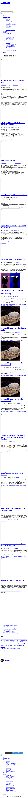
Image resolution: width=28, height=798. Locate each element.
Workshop (18, 648)
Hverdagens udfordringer (11, 44)
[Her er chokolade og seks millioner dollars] (9, 77)
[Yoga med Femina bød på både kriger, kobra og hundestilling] (9, 541)
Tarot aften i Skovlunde (8, 160)
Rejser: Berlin (8, 33)
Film (8, 640)
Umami (8, 648)
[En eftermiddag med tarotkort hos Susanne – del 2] (10, 360)
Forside (4, 15)
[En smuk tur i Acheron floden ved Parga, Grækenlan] (14, 733)
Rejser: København (10, 34)
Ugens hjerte (8, 41)
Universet (12, 648)
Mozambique (6, 643)
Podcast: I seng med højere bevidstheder (14, 195)
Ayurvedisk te (7, 639)
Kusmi (15, 641)
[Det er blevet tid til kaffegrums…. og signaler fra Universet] (10, 505)
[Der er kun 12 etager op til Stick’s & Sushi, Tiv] (14, 744)
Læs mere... (13, 107)
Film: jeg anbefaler (9, 49)
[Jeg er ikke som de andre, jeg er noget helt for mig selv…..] (10, 222)
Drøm (4, 640)
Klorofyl (12, 641)
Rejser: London (9, 36)
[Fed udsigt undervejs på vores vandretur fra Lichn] (14, 724)
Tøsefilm (5, 648)
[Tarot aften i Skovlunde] (7, 157)
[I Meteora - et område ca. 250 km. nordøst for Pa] (14, 710)
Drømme (6, 640)
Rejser (4, 32)
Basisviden (8, 19)
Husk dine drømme (10, 45)
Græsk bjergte (22, 640)
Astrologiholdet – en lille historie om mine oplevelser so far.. (13, 123)
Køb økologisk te (6, 17)
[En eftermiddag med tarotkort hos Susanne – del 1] (10, 396)
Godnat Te (14, 640)
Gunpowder (2, 641)
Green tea (18, 640)
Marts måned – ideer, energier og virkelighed (12, 633)
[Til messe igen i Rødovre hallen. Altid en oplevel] (14, 673)
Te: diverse (8, 28)
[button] (3, 592)
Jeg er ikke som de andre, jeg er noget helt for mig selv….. (13, 226)
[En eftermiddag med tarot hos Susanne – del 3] (10, 325)
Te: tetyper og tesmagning (11, 24)
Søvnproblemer (6, 645)
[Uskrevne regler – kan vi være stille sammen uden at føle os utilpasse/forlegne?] (10, 287)
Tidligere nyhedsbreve (10, 30)
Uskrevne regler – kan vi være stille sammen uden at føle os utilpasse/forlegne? (12, 292)
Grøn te (25, 640)
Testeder (7, 20)
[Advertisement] (14, 607)
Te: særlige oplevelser (10, 23)
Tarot (15, 645)
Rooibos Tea (2, 645)
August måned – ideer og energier (10, 625)
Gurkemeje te (6, 641)
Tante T (11, 645)
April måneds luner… (7, 630)
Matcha (22, 641)
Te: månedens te (9, 25)
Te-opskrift (19, 645)
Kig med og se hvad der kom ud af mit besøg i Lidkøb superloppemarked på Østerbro (13, 437)
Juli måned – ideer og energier (9, 626)
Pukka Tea (22, 643)
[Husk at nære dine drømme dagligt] (9, 577)
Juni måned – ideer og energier (9, 628)
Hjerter (10, 641)
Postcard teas (11, 643)
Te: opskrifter (8, 27)
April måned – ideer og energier (9, 632)
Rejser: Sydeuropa (9, 39)
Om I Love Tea (6, 51)
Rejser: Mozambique (10, 37)
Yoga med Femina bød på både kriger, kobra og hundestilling (13, 544)
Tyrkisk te (2, 648)
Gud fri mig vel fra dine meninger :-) (13, 259)
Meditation (8, 43)
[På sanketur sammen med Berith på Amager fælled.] (14, 691)
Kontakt (4, 52)
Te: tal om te (8, 26)
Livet (4, 40)
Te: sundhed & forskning (11, 21)
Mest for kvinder (9, 47)
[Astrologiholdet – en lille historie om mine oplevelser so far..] (10, 120)
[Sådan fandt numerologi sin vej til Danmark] (10, 470)
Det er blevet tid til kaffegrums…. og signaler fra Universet (13, 509)
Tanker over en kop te (10, 46)
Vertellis (15, 648)
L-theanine (18, 641)
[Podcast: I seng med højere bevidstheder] (10, 192)
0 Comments (15, 85)
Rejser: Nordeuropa (10, 38)
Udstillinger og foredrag (11, 50)
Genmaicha (11, 640)
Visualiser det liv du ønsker (8, 631)
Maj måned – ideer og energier (9, 629)
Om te (4, 18)
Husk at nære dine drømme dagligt (12, 580)
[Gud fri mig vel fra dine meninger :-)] (10, 256)
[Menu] (1, 13)
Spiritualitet (5, 31)
